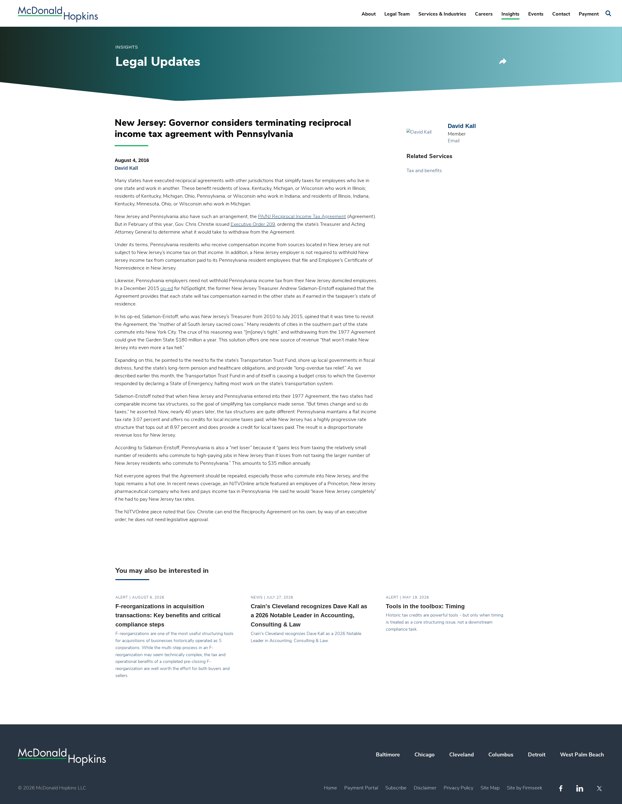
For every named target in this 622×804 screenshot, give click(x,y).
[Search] (608, 13)
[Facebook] (560, 788)
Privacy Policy (458, 788)
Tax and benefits (424, 170)
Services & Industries (442, 14)
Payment (589, 14)
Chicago (425, 754)
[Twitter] (600, 788)
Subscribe (395, 788)
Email (453, 140)
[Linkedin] (579, 788)
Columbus (500, 754)
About (369, 14)
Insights (510, 14)
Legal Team (397, 14)
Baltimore (388, 754)
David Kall (126, 168)
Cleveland (461, 754)
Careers (484, 14)
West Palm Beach (582, 754)
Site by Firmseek (524, 788)
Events (536, 14)
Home (330, 788)
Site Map (490, 788)
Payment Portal (361, 788)
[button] (503, 62)
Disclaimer (425, 788)
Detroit (536, 754)
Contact (561, 14)
